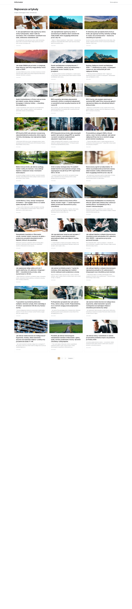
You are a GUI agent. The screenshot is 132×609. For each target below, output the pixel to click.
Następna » (70, 358)
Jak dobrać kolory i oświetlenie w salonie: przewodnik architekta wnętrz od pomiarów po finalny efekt (100, 337)
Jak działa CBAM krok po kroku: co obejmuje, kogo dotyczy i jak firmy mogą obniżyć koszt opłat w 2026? (31, 67)
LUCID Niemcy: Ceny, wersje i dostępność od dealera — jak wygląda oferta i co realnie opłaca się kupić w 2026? (30, 202)
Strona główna (114, 2)
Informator (18, 2)
